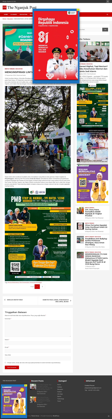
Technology (60, 399)
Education (23, 14)
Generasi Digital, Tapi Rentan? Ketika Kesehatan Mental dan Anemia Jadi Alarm (92, 69)
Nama (7, 339)
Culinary (13, 14)
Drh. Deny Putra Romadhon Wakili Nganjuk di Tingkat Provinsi (93, 213)
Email (7, 347)
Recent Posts (37, 381)
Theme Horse (35, 416)
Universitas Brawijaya (36, 282)
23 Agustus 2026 (89, 247)
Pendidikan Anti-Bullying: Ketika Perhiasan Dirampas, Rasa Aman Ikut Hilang (96, 242)
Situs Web (8, 355)
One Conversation (24, 282)
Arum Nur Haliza (100, 247)
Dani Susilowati (91, 74)
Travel (59, 401)
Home (6, 14)
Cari (78, 26)
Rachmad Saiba (21, 75)
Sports (59, 396)
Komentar (8, 318)
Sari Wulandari (100, 218)
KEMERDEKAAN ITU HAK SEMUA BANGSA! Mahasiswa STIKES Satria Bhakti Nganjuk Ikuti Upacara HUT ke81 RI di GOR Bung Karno (96, 259)
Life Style (60, 394)
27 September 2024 (10, 75)
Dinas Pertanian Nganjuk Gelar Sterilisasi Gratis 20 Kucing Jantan (96, 227)
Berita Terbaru (10, 69)
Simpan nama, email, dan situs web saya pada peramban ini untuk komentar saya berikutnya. (34, 362)
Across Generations (13, 282)
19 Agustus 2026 (89, 266)
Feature (59, 391)
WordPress (56, 416)
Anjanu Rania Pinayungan (92, 268)
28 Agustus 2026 (89, 218)
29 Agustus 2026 (81, 74)
